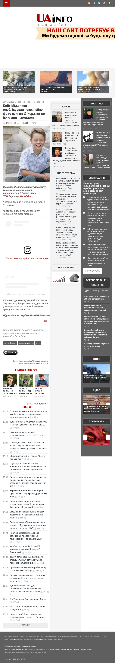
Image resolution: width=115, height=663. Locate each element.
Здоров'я (97, 636)
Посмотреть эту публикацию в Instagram (27, 258)
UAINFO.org (26, 196)
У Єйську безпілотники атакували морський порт (96, 376)
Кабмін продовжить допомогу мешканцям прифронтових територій (95, 307)
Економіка (48, 636)
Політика (28, 636)
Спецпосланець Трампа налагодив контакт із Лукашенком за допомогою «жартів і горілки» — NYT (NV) (67, 199)
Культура (61, 636)
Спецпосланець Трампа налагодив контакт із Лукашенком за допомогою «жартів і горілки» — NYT (28, 525)
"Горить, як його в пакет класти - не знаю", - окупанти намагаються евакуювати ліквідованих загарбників (28, 445)
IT (91, 636)
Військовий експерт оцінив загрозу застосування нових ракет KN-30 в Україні (27, 515)
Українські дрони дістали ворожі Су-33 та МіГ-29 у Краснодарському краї (28, 493)
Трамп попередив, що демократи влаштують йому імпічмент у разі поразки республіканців (26, 560)
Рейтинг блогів (46, 639)
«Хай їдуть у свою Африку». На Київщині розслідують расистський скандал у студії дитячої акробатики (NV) (66, 215)
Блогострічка (65, 173)
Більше (26, 625)
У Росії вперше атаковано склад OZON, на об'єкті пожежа (53, 89)
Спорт (104, 636)
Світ (54, 636)
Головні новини (18, 636)
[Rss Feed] (88, 3)
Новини (26, 407)
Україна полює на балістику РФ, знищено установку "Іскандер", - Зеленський (25, 549)
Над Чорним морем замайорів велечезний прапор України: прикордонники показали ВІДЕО (26, 536)
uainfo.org (32, 649)
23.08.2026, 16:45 (63, 240)
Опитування (96, 177)
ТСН (5, 196)
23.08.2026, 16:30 (63, 258)
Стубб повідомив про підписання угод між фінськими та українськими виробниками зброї (28, 414)
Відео (96, 390)
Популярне (97, 285)
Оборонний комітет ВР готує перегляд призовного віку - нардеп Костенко (96, 408)
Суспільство (38, 636)
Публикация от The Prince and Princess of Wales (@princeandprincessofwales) (43, 294)
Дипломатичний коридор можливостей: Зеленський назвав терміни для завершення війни (26, 588)
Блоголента (35, 639)
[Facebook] (93, 3)
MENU (6, 3)
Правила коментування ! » (37, 404)
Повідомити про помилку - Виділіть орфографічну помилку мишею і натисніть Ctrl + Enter (23, 333)
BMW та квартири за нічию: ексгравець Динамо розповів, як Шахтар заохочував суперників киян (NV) (66, 232)
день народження (26, 343)
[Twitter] (98, 3)
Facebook (44, 315)
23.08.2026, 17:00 (63, 224)
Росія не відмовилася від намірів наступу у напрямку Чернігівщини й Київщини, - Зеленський (27, 504)
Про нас (7, 652)
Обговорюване (96, 280)
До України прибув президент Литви (28, 599)
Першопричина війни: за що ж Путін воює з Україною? (72, 137)
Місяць (96, 291)
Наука (68, 636)
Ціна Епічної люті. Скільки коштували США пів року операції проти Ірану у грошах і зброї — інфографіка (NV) (68, 183)
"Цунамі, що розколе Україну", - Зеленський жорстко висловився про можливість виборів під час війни (28, 466)
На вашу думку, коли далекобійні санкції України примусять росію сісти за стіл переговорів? (96, 188)
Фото (96, 359)
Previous (4, 83)
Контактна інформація (20, 652)
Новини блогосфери (35, 102)
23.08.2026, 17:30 (63, 191)
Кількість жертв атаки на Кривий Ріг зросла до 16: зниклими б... (15, 89)
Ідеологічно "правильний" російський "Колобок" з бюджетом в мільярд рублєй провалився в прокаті (66, 155)
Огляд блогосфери (22, 639)
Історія (74, 636)
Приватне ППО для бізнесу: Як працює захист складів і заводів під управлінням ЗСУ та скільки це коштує (96, 140)
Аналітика (96, 103)
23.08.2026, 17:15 (63, 206)
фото (38, 343)
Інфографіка (66, 267)
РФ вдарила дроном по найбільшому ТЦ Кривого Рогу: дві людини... (92, 89)
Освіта (81, 636)
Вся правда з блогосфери (14, 102)
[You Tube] (103, 3)
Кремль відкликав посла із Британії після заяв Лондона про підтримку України (27, 578)
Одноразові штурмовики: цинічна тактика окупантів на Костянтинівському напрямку (65, 118)
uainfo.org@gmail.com (38, 652)
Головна (7, 636)
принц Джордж (10, 343)
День (87, 291)
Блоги (66, 106)
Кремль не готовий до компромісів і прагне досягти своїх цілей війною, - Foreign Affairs (96, 161)
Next (111, 83)
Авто (87, 636)
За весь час (105, 291)
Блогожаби (96, 421)
